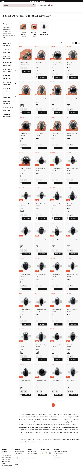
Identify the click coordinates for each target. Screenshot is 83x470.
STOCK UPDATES (39, 10)
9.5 (37, 140)
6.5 (37, 70)
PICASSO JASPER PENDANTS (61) (7, 32)
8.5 (22, 105)
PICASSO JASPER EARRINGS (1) (7, 28)
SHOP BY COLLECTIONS (24, 10)
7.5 (53, 70)
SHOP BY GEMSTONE (9, 10)
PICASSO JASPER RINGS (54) (9, 36)
